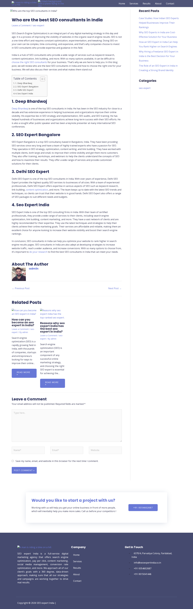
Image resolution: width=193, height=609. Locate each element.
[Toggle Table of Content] (41, 79)
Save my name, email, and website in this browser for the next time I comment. (57, 461)
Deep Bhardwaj (20, 108)
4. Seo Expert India (24, 93)
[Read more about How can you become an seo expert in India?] (24, 312)
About (76, 574)
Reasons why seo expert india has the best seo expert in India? (52, 327)
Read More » (23, 373)
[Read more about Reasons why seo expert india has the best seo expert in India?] (52, 313)
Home (76, 554)
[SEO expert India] (25, 3)
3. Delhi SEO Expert (24, 90)
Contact (77, 580)
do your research (38, 251)
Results (77, 567)
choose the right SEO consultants (29, 62)
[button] (180, 3)
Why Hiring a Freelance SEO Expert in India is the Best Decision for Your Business (158, 56)
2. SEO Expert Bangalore (26, 86)
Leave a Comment (21, 25)
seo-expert (38, 25)
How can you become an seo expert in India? (23, 322)
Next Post (115, 288)
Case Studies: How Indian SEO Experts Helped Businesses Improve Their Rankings (159, 23)
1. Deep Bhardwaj (23, 83)
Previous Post (21, 288)
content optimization (37, 189)
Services (77, 561)
